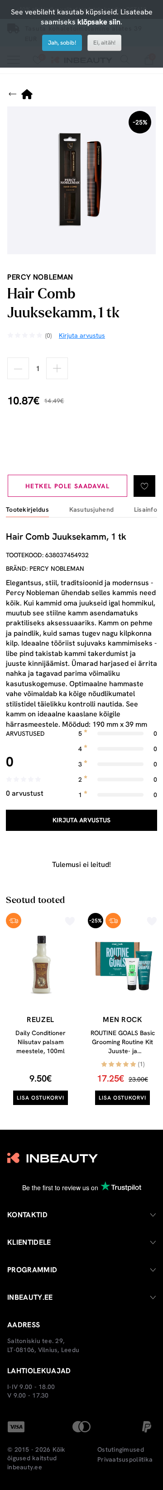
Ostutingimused (120, 1449)
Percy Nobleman (40, 277)
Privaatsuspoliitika (125, 1459)
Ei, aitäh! (104, 42)
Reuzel (40, 1019)
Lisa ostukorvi (40, 1097)
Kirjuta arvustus (81, 820)
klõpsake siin (98, 22)
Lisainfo (145, 509)
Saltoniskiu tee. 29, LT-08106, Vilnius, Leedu (43, 1345)
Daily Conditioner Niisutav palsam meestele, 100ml (40, 1041)
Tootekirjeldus (27, 509)
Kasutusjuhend (91, 509)
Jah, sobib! (62, 42)
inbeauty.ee (24, 1467)
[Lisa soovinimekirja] (144, 486)
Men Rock (122, 1019)
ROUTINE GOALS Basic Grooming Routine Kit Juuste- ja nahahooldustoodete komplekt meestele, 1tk (122, 1050)
